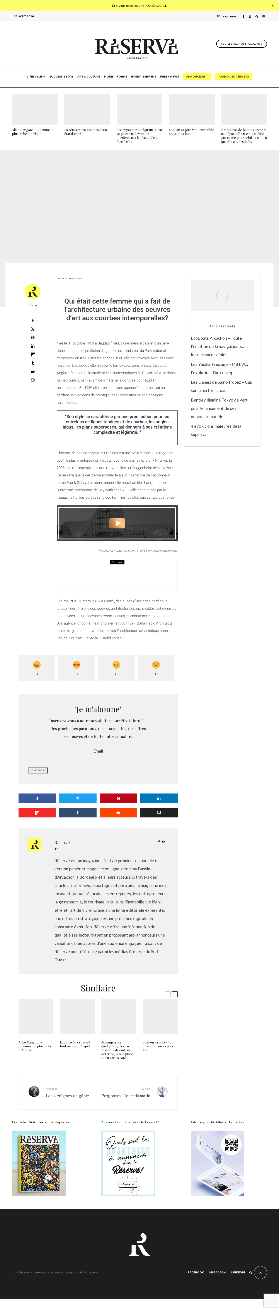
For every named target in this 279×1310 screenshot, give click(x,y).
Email (98, 750)
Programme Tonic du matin (126, 1092)
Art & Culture (88, 76)
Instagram (217, 1272)
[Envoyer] (33, 371)
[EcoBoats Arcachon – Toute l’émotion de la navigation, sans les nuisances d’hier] (222, 300)
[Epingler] (33, 337)
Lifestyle (34, 76)
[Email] (33, 380)
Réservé (33, 305)
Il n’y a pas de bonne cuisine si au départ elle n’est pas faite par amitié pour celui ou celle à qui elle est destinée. (244, 135)
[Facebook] (243, 16)
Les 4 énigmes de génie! (68, 1092)
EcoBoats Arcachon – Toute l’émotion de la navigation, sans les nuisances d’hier (219, 346)
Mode (108, 76)
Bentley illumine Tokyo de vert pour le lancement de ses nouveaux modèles (219, 408)
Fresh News (169, 76)
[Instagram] (250, 16)
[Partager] (33, 320)
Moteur (92, 572)
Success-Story (61, 76)
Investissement (143, 76)
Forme (122, 76)
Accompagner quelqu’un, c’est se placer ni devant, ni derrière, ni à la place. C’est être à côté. (139, 135)
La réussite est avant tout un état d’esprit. (85, 132)
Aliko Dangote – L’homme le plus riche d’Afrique (33, 132)
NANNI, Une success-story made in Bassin (128, 578)
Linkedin (238, 1272)
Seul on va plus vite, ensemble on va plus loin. (191, 132)
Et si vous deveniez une (139, 5)
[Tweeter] (33, 329)
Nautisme (105, 572)
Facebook (196, 1272)
